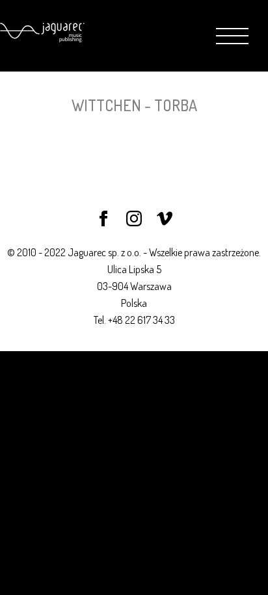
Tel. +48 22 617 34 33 (134, 320)
